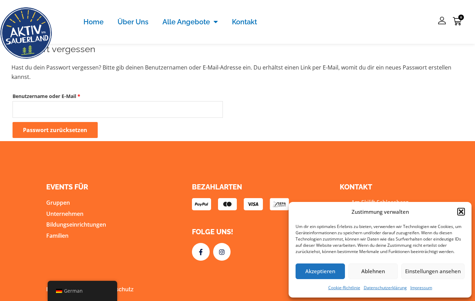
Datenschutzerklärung (385, 288)
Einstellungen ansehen (433, 271)
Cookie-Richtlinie (344, 288)
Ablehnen (373, 271)
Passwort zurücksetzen (55, 130)
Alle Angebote (186, 22)
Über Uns (133, 22)
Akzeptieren (320, 271)
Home (93, 22)
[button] (461, 211)
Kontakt (244, 22)
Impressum (421, 288)
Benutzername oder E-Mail (60, 95)
